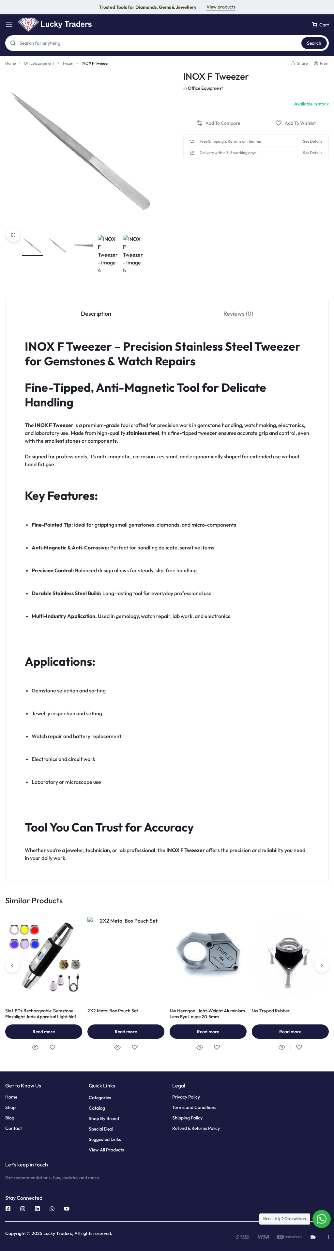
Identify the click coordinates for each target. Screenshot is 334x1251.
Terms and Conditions (194, 1107)
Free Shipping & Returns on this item (231, 141)
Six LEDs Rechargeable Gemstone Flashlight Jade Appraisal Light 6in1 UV (40, 1016)
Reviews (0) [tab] (238, 313)
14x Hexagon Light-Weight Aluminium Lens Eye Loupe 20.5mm (207, 1014)
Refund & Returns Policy (196, 1128)
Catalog (97, 1108)
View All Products (106, 1150)
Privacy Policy (186, 1097)
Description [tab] (96, 313)
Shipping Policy (187, 1118)
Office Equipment (39, 63)
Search (314, 43)
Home (10, 63)
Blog (9, 1118)
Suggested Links (105, 1139)
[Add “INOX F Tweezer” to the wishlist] (295, 123)
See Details (312, 141)
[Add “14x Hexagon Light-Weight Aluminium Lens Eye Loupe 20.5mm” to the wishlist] (216, 1047)
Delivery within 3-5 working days (228, 153)
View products (220, 7)
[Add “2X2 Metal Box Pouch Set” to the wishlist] (134, 1047)
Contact (13, 1128)
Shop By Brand (104, 1118)
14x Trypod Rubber (271, 1011)
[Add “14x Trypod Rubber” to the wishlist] (299, 1047)
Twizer (67, 63)
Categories (100, 1098)
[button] (299, 63)
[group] (208, 955)
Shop (10, 1107)
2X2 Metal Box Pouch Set (112, 1011)
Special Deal (101, 1129)
